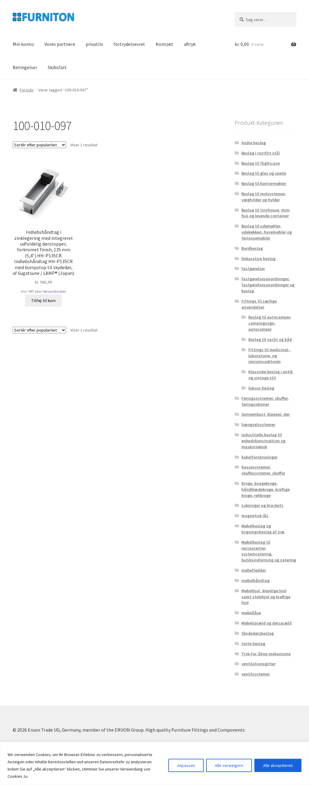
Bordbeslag (252, 248)
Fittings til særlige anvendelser (259, 304)
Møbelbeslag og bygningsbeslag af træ (263, 529)
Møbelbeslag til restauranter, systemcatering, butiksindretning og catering (268, 551)
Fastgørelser (253, 268)
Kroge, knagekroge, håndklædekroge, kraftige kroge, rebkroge (265, 489)
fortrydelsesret (129, 44)
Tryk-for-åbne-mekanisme (266, 653)
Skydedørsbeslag (257, 633)
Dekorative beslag (258, 258)
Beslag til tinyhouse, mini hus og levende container (265, 213)
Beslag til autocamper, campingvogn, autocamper (269, 323)
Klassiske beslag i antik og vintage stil (270, 374)
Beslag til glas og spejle (263, 173)
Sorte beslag (253, 643)
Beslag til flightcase (260, 163)
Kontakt (164, 44)
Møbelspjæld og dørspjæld (266, 623)
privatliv (94, 44)
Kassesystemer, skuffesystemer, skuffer (263, 470)
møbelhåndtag (255, 580)
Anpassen (186, 765)
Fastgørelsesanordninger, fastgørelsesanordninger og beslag (268, 285)
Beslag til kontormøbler (263, 183)
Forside (26, 90)
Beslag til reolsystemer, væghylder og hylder (263, 196)
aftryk (190, 44)
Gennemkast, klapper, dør (265, 414)
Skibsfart (57, 67)
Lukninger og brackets (262, 505)
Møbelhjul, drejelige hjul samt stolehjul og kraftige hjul (265, 596)
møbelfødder (253, 570)
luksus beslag (261, 388)
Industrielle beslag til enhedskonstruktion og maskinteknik (263, 441)
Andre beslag (253, 142)
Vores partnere (59, 44)
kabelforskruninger (259, 457)
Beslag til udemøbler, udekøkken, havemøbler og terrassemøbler (266, 232)
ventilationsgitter (258, 663)
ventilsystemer (255, 674)
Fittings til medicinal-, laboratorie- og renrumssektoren (269, 355)
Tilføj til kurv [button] (43, 300)
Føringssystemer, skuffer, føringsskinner (265, 401)
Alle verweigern (229, 765)
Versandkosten (54, 291)
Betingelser (25, 67)
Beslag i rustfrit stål (260, 153)
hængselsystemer (258, 424)
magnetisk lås (254, 515)
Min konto (23, 44)
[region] (154, 763)
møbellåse (251, 612)
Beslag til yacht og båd (270, 339)
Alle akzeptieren (278, 765)
